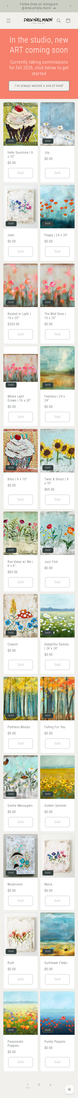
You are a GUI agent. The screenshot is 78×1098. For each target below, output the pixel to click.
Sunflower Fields (55, 963)
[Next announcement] (70, 6)
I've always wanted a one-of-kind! (39, 86)
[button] (8, 20)
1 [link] (28, 1085)
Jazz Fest (51, 562)
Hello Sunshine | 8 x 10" (20, 154)
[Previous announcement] (7, 6)
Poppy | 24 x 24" (56, 235)
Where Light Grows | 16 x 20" (19, 399)
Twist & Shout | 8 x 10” (56, 481)
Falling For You (54, 727)
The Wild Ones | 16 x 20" (55, 316)
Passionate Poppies (15, 1044)
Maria (48, 884)
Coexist (13, 644)
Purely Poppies (54, 1041)
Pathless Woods (19, 727)
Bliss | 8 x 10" (17, 479)
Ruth (11, 963)
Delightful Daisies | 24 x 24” (56, 646)
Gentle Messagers (20, 806)
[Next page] (50, 1085)
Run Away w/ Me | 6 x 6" (20, 564)
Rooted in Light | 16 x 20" (19, 316)
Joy (46, 152)
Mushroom (15, 884)
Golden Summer (55, 806)
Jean (11, 235)
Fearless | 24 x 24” (54, 399)
